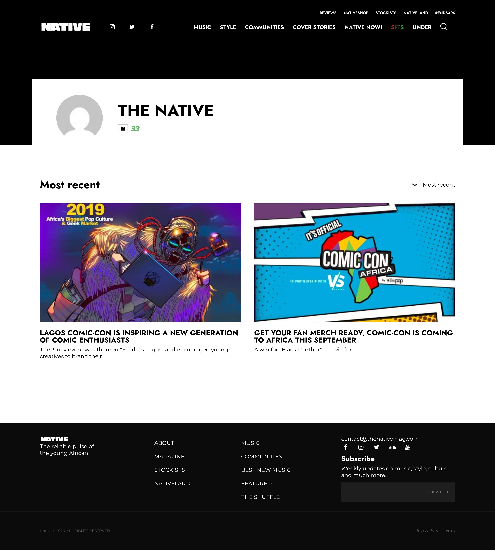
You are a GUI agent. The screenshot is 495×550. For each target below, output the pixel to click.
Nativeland (416, 13)
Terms (449, 530)
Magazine (169, 456)
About (164, 443)
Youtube (407, 447)
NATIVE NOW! (363, 27)
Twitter (132, 27)
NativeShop (356, 13)
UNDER (422, 27)
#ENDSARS (445, 13)
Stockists (386, 13)
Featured (256, 483)
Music (202, 27)
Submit (435, 492)
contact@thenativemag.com (380, 438)
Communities (264, 27)
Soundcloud (392, 447)
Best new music (266, 469)
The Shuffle (260, 497)
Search (444, 26)
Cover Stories (314, 27)
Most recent (439, 184)
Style (228, 27)
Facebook (152, 27)
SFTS (397, 27)
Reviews (328, 13)
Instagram (112, 27)
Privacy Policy (427, 530)
